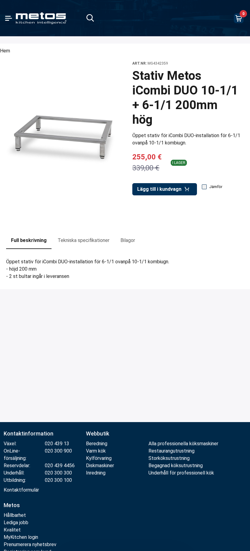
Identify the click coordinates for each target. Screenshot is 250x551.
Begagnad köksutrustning (175, 465)
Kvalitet (12, 530)
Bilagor (127, 240)
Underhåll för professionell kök (181, 473)
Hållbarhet (15, 515)
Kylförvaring (99, 458)
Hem (5, 51)
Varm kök (96, 451)
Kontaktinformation (28, 433)
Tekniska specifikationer (83, 240)
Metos (12, 505)
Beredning (96, 443)
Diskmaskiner (100, 465)
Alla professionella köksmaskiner (183, 443)
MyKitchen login (21, 537)
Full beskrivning (29, 240)
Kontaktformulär (21, 490)
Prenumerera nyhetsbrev (30, 544)
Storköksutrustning (169, 458)
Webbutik (97, 433)
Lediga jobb (16, 522)
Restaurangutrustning (171, 451)
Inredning (95, 473)
